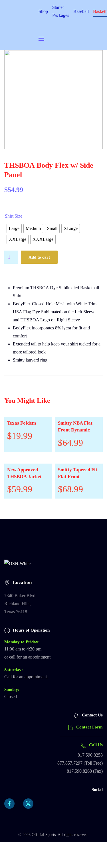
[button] (41, 38)
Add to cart (39, 257)
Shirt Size (13, 216)
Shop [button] (43, 11)
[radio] (14, 228)
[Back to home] (21, 25)
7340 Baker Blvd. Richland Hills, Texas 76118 (20, 603)
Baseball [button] (81, 11)
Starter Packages (60, 11)
